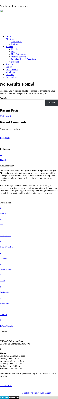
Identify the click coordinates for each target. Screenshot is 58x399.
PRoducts (3, 258)
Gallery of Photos (6, 269)
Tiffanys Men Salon (6, 326)
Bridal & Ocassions (6, 247)
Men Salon (10, 72)
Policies (14, 44)
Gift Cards (3, 315)
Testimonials (16, 41)
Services (9, 46)
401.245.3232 (6, 385)
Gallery (9, 67)
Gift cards (10, 74)
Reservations (11, 77)
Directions (14, 397)
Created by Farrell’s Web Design (36, 393)
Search (3, 98)
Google (3, 160)
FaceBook (5, 138)
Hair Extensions (18, 54)
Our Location (12, 69)
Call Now (4, 397)
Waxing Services (18, 56)
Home (8, 36)
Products (15, 62)
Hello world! (5, 116)
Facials (14, 49)
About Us (10, 39)
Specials (9, 64)
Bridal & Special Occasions (23, 59)
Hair (13, 51)
